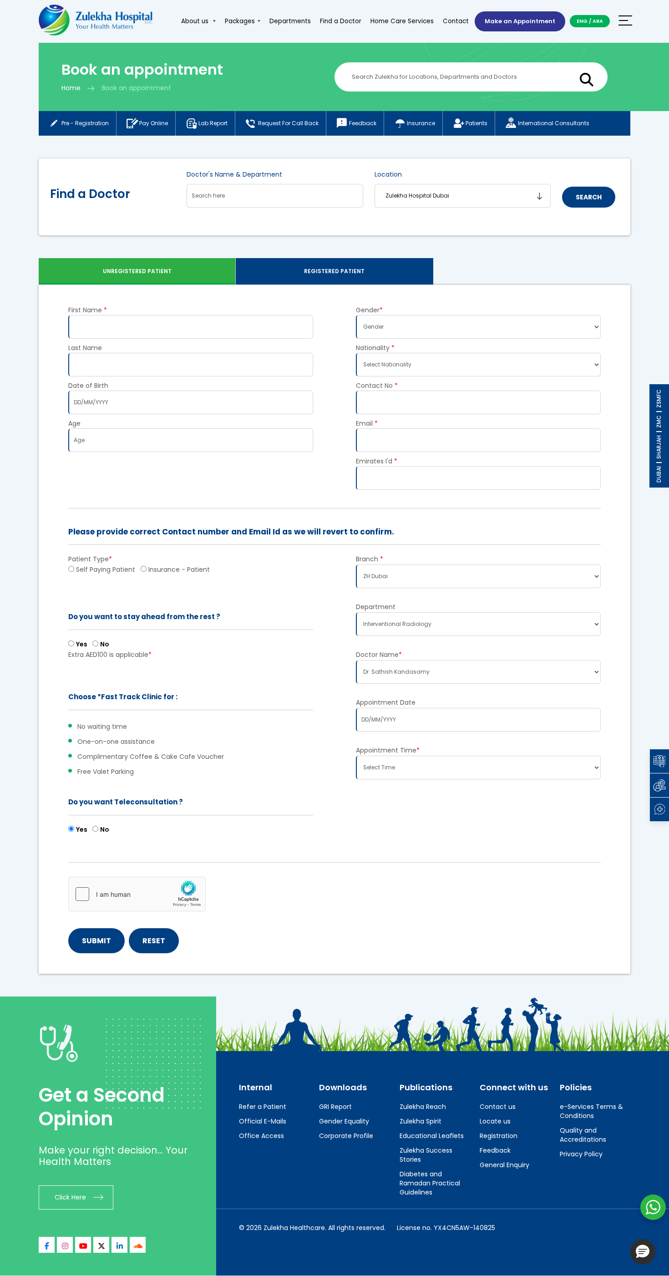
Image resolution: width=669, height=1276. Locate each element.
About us (195, 21)
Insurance (421, 123)
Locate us (495, 1121)
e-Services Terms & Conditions (591, 1111)
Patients (476, 123)
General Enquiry (504, 1164)
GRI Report (335, 1106)
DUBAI (659, 474)
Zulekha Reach (423, 1106)
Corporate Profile (346, 1135)
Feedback (362, 123)
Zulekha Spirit (420, 1121)
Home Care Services (402, 21)
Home (71, 87)
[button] (642, 1252)
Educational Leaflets (432, 1135)
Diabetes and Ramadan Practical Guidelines (430, 1183)
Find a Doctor (340, 21)
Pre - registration (85, 123)
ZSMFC (659, 398)
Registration (498, 1135)
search (589, 197)
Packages (240, 21)
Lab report (213, 123)
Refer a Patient (262, 1106)
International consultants (553, 123)
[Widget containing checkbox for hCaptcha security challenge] (137, 894)
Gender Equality (344, 1121)
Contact (456, 21)
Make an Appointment (520, 21)
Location (388, 174)
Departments (290, 21)
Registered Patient (334, 271)
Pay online (153, 123)
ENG (582, 21)
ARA (598, 21)
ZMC (659, 421)
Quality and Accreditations (583, 1135)
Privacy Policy (581, 1154)
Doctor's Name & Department (234, 174)
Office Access (261, 1135)
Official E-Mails (262, 1121)
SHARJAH (659, 447)
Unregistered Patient (137, 271)
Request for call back (288, 123)
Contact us (498, 1106)
